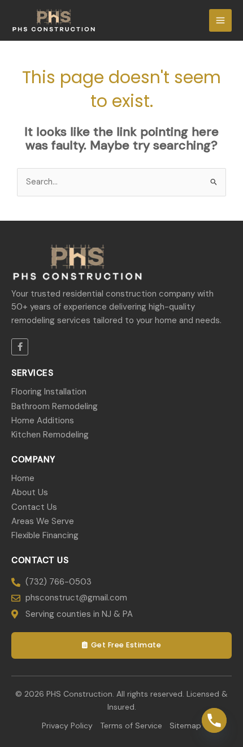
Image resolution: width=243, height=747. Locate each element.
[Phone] (214, 720)
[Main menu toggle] (220, 20)
